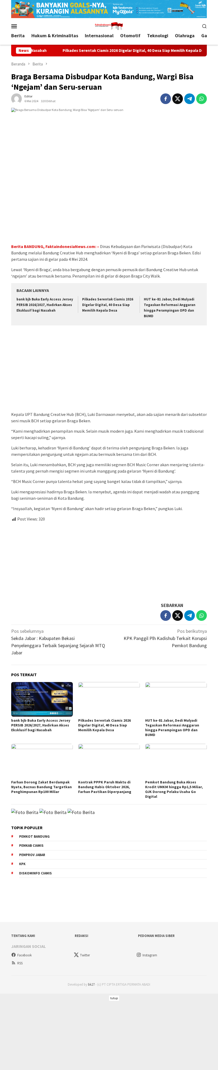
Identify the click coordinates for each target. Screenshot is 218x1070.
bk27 (91, 984)
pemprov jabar (32, 855)
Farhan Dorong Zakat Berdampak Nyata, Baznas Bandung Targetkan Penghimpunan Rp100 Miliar (41, 787)
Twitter (85, 955)
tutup (114, 998)
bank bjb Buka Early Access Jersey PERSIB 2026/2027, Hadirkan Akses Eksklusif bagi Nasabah (44, 305)
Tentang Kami (23, 935)
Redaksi (81, 935)
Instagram (149, 955)
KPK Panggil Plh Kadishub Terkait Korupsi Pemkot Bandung (165, 638)
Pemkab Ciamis (31, 845)
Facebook (24, 955)
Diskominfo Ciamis (35, 873)
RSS (20, 963)
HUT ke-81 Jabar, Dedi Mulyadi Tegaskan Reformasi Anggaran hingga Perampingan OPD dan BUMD (172, 727)
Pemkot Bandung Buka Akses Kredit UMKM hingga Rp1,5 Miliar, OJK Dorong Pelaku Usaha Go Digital (174, 789)
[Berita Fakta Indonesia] (109, 25)
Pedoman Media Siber (156, 935)
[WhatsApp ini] (201, 98)
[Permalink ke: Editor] (16, 98)
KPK (22, 864)
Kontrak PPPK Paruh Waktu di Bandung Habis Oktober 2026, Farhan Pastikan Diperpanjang (104, 787)
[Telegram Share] (189, 98)
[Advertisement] (109, 369)
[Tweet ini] (177, 98)
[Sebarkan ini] (165, 98)
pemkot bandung (34, 836)
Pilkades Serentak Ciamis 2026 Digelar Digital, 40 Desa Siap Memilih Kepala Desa (120, 50)
